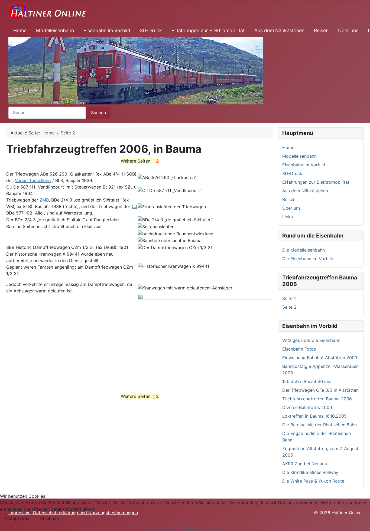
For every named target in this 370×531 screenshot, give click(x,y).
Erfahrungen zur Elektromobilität (208, 30)
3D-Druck (151, 30)
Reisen (321, 30)
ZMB (44, 200)
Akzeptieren (17, 518)
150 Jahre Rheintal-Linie (306, 381)
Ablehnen (49, 518)
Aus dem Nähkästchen (279, 30)
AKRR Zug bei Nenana (304, 463)
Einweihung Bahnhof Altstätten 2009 (319, 357)
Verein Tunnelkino (33, 180)
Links (287, 216)
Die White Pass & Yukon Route (313, 481)
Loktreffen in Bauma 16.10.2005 (314, 416)
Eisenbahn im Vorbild (106, 30)
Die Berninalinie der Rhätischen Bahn (319, 424)
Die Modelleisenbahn (303, 250)
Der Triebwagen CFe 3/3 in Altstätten (320, 390)
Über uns (348, 30)
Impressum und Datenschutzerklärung (185, 527)
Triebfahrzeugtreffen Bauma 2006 (317, 398)
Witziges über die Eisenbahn (311, 340)
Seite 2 (289, 307)
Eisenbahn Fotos (299, 349)
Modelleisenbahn (55, 30)
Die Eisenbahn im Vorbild (307, 258)
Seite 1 (289, 298)
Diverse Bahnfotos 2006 (307, 407)
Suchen (98, 112)
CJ (9, 187)
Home (20, 30)
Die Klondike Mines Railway (310, 472)
